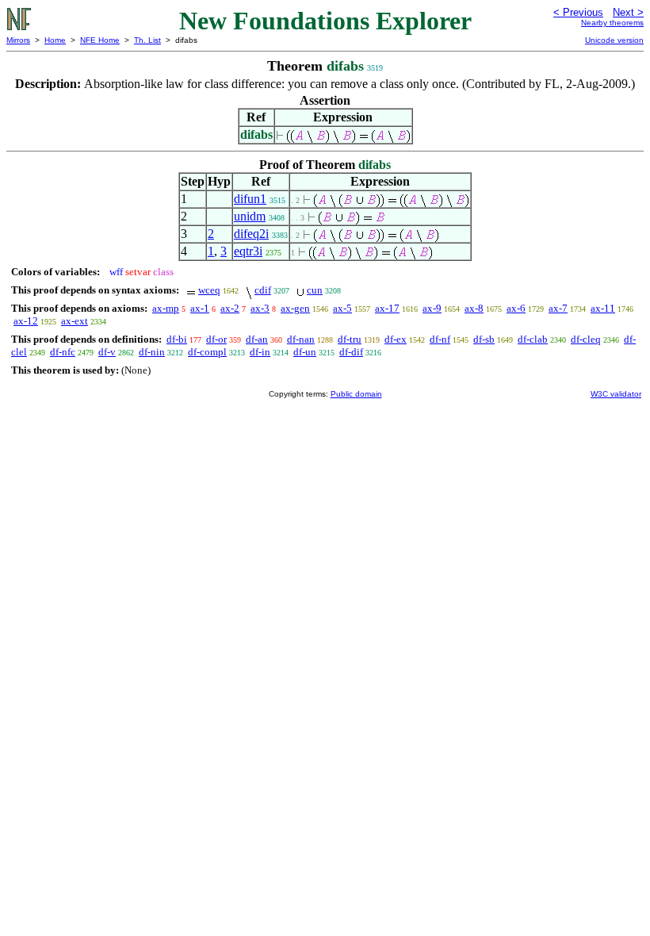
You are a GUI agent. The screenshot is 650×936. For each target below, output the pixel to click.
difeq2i (251, 233)
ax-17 (387, 308)
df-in (260, 352)
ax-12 (25, 321)
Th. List (147, 40)
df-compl (207, 352)
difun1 (250, 198)
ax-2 (229, 308)
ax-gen (295, 308)
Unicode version (614, 40)
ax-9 (432, 308)
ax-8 (474, 308)
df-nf (440, 339)
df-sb (484, 339)
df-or (216, 339)
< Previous (578, 12)
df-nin (152, 352)
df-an (257, 339)
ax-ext (74, 321)
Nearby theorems (612, 22)
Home (55, 40)
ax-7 (558, 308)
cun (315, 290)
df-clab (533, 339)
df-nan (301, 339)
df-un (304, 352)
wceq (209, 290)
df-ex (395, 339)
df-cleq (586, 339)
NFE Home (100, 40)
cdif (262, 290)
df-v (107, 352)
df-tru (349, 339)
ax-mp (165, 308)
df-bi (176, 339)
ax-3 (260, 308)
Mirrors (18, 40)
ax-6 (516, 308)
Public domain (356, 393)
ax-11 (603, 308)
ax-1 (199, 308)
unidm (250, 216)
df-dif (351, 352)
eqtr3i (248, 251)
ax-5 (342, 308)
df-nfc (62, 352)
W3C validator (616, 393)
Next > (628, 12)
